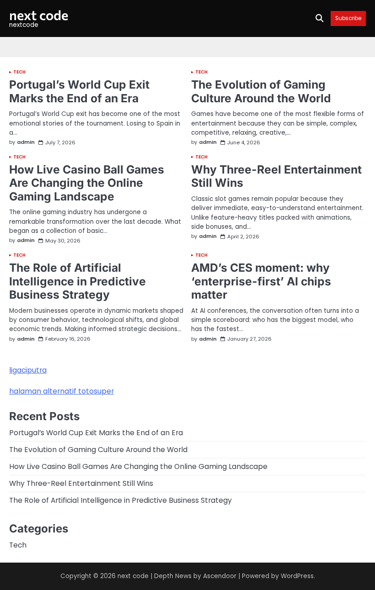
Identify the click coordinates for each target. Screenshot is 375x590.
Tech (19, 72)
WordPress (297, 576)
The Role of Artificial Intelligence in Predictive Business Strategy (77, 281)
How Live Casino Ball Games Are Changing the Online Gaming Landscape (86, 183)
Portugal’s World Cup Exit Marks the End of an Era (79, 91)
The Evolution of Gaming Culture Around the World (261, 91)
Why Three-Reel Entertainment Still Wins (276, 176)
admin (26, 142)
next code (38, 14)
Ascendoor (219, 576)
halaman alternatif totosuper (61, 391)
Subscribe (348, 18)
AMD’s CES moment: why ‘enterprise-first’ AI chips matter (261, 281)
